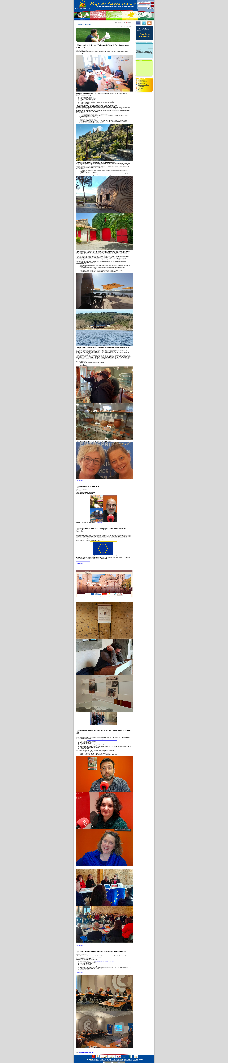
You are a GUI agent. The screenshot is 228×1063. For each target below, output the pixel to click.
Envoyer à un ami (121, 22)
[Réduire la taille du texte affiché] (150, 9)
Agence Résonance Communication (131, 1060)
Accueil (82, 20)
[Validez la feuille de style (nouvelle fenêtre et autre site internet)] (106, 1062)
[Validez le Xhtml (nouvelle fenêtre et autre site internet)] (114, 1062)
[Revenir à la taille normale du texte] (148, 9)
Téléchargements (142, 81)
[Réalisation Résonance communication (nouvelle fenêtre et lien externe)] (136, 1058)
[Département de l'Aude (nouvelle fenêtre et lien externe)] (98, 1058)
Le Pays (98, 19)
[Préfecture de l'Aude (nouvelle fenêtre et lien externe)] (118, 1058)
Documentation (142, 80)
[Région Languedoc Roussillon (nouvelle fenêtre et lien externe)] (92, 1058)
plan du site (131, 1059)
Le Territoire (114, 19)
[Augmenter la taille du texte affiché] (153, 9)
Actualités (82, 19)
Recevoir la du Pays (148, 1)
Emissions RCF (99, 522)
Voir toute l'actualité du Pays (86, 1052)
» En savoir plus (79, 480)
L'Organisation (130, 19)
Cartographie (141, 83)
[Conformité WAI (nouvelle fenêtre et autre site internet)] (121, 1062)
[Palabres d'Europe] (144, 41)
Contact (146, 19)
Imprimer (129, 22)
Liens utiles (141, 86)
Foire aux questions (143, 85)
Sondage (140, 90)
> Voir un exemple (150, 4)
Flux (140, 88)
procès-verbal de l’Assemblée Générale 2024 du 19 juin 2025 (102, 740)
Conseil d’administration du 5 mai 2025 (104, 961)
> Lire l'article (150, 48)
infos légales (139, 1059)
